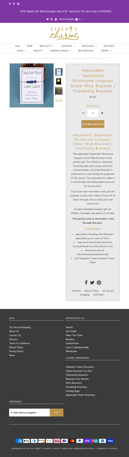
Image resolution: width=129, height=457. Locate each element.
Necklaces (88, 45)
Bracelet (32, 58)
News (12, 355)
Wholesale (71, 351)
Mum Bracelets (74, 382)
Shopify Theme (60, 448)
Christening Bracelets (77, 374)
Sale (17, 45)
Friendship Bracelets (76, 386)
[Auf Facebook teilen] (86, 283)
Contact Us (15, 335)
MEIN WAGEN (69, 19)
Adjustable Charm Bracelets (80, 394)
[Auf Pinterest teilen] (99, 283)
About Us (14, 331)
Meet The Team (74, 335)
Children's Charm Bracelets (80, 366)
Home (30, 45)
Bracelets (46, 45)
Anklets (38, 50)
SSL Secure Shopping (20, 327)
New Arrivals (85, 50)
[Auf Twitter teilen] (92, 283)
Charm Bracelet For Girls (79, 370)
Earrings (67, 45)
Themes (104, 50)
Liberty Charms (42, 448)
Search (69, 327)
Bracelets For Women (77, 378)
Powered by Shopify (107, 448)
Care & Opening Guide (77, 347)
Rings (20, 50)
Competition (72, 343)
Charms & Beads (59, 50)
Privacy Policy (16, 351)
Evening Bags (73, 390)
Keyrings (109, 45)
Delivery (76, 290)
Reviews (70, 339)
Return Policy (91, 290)
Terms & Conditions (19, 343)
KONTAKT (98, 294)
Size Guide (71, 331)
